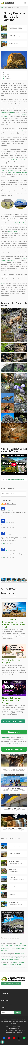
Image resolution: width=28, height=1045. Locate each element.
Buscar (18, 1012)
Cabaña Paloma (12, 894)
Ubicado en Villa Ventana (14, 45)
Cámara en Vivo (14, 732)
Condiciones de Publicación (7, 1004)
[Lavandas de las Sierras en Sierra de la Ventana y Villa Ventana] (14, 783)
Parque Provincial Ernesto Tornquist (17, 172)
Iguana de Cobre (12, 231)
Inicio (2, 7)
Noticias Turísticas (14, 749)
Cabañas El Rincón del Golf (15, 27)
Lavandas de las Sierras (14, 788)
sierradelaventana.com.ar (14, 1028)
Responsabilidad (5, 1000)
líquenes (24, 131)
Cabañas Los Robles (13, 43)
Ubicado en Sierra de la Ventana (16, 28)
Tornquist (19, 1026)
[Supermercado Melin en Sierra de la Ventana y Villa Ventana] (14, 803)
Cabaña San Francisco (14, 861)
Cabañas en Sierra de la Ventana (11, 983)
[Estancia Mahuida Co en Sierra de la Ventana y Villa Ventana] (14, 763)
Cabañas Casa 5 (12, 845)
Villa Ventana (8, 1026)
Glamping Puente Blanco (14, 853)
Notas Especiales (9, 76)
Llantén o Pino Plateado (7, 112)
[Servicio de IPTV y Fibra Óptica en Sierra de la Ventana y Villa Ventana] (14, 823)
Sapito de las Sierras (21, 223)
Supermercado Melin (14, 808)
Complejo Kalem (12, 869)
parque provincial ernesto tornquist (16, 479)
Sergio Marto (8, 72)
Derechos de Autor (5, 997)
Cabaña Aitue (12, 35)
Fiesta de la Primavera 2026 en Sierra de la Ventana (11, 700)
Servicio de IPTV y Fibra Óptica (14, 828)
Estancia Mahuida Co (14, 768)
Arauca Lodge (12, 886)
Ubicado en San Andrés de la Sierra (17, 879)
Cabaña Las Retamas (14, 877)
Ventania (14, 1026)
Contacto (3, 1007)
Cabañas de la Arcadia (14, 902)
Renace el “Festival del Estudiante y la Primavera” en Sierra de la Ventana (12, 964)
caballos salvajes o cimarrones (9, 170)
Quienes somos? (4, 993)
